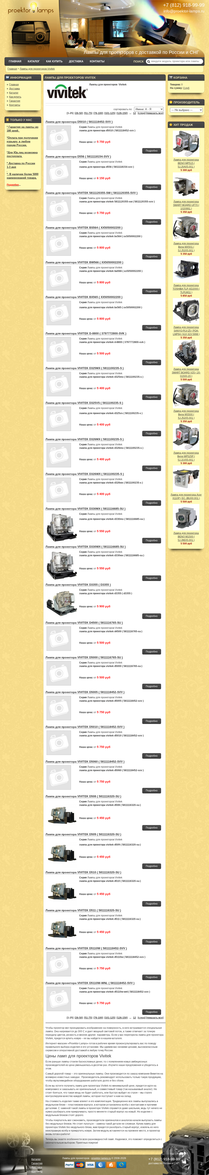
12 (134, 113)
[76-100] (98, 113)
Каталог (34, 61)
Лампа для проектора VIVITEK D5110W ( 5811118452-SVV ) (86, 948)
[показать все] (154, 113)
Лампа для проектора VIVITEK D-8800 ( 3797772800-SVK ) (86, 333)
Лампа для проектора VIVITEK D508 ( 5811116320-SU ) (83, 796)
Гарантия (14, 100)
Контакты (97, 61)
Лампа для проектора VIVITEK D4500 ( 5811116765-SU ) (84, 622)
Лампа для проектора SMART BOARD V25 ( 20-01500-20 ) (186, 373)
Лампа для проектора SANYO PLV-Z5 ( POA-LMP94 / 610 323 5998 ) (186, 331)
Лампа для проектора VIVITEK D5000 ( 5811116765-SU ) (84, 657)
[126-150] (122, 113)
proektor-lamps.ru (101, 1158)
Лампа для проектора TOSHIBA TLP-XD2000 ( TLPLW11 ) (186, 289)
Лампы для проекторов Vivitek (37, 68)
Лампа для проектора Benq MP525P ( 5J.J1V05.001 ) (186, 456)
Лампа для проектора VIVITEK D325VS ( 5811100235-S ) (84, 402)
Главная (15, 61)
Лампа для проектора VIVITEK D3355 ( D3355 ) (78, 584)
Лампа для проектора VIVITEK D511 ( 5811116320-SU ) (83, 910)
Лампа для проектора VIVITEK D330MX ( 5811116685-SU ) (86, 508)
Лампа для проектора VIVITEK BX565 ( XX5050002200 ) (84, 297)
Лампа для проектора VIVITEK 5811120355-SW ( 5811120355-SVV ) (92, 192)
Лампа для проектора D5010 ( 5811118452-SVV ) (79, 121)
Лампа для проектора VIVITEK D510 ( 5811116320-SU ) (83, 872)
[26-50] (79, 113)
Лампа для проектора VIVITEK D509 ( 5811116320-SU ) (83, 834)
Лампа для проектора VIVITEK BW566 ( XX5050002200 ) (84, 262)
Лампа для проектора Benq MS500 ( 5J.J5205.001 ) (186, 414)
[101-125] (109, 113)
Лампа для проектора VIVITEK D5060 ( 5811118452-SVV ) (85, 761)
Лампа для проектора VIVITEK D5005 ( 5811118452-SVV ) (85, 692)
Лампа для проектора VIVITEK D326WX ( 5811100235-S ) (85, 474)
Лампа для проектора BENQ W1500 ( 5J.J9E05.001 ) (186, 537)
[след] (142, 113)
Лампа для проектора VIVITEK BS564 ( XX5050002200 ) (84, 227)
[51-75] (88, 113)
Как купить (54, 61)
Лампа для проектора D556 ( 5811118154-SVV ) (78, 156)
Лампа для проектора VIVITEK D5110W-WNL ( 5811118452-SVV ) (90, 983)
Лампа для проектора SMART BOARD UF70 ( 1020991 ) (186, 205)
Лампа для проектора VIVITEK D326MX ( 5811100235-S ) (85, 439)
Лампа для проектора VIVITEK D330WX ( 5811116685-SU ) (86, 546)
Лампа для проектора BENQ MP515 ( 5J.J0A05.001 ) (186, 163)
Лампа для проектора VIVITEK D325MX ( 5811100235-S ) (85, 368)
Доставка (76, 61)
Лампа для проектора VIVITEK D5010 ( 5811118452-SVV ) (85, 726)
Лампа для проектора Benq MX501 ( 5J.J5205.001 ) (186, 247)
